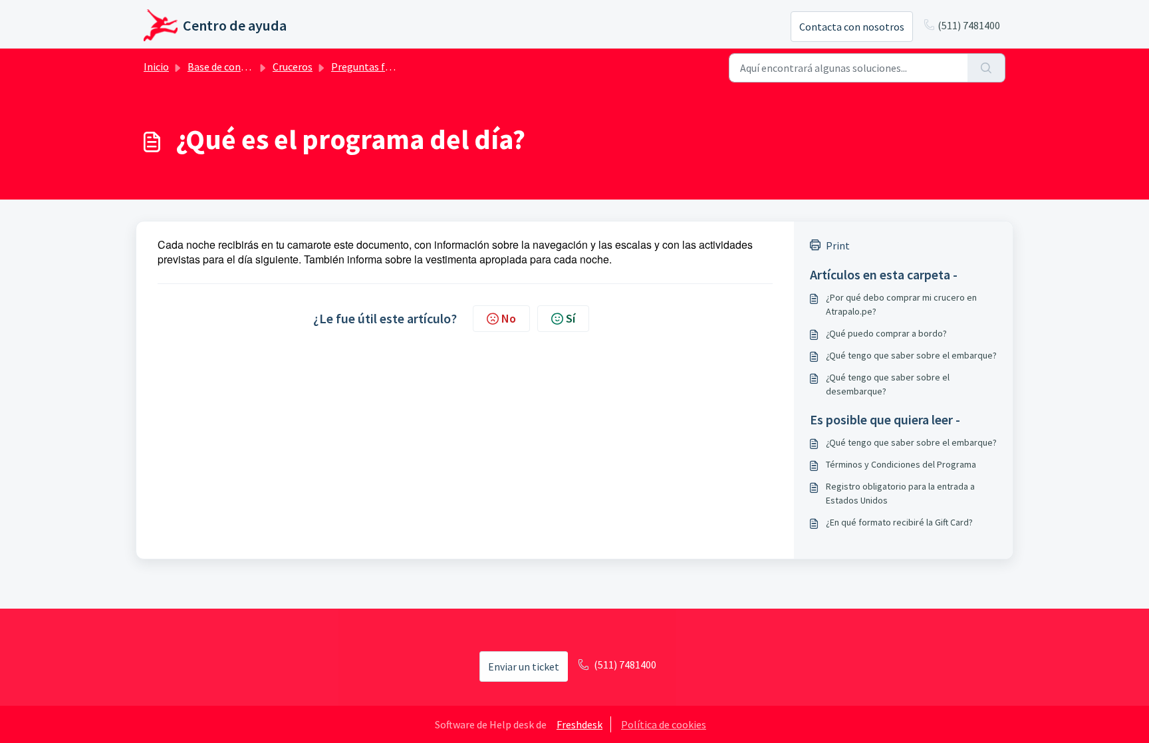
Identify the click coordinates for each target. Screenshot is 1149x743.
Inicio (156, 66)
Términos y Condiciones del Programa (901, 464)
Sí (570, 318)
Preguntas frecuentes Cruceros (401, 66)
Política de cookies (663, 724)
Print (838, 245)
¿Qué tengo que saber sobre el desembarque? (888, 384)
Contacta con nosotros (851, 26)
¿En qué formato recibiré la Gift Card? (899, 522)
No (508, 318)
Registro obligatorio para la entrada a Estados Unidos (900, 493)
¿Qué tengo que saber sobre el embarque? (911, 355)
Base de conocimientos (240, 66)
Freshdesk (579, 724)
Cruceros (293, 66)
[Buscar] (986, 67)
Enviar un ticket (523, 666)
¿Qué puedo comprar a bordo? (886, 333)
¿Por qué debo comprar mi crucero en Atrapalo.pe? (901, 304)
